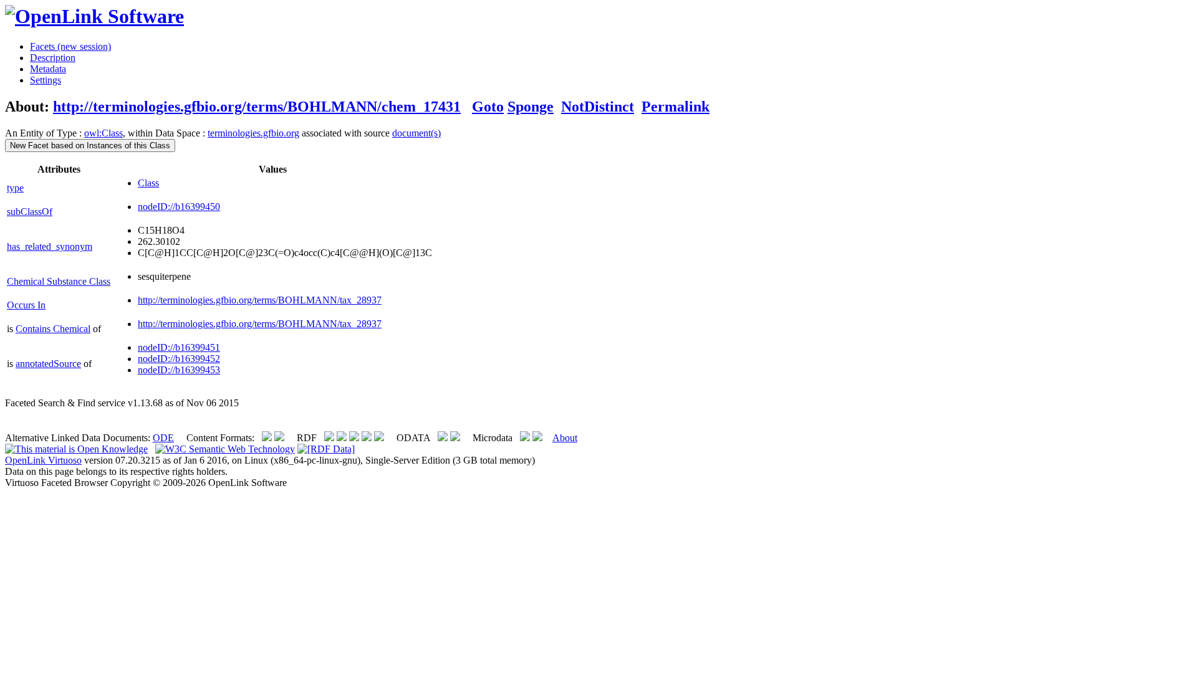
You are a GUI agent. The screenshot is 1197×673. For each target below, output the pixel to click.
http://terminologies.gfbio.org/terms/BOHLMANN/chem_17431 (257, 106)
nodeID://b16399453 (179, 370)
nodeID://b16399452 (179, 358)
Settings (45, 80)
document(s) (416, 133)
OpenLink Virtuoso (43, 460)
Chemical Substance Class (58, 281)
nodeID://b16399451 (179, 347)
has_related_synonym (49, 246)
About (564, 437)
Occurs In (26, 305)
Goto (488, 106)
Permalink (675, 106)
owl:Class (103, 133)
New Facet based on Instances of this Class (90, 145)
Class (148, 183)
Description (52, 57)
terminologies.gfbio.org (253, 133)
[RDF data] (326, 449)
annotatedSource (48, 363)
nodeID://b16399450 (179, 206)
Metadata (48, 69)
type (15, 188)
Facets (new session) (70, 46)
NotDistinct (597, 106)
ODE (163, 437)
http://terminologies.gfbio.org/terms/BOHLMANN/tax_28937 (260, 300)
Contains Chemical (53, 328)
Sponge (530, 106)
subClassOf (29, 211)
